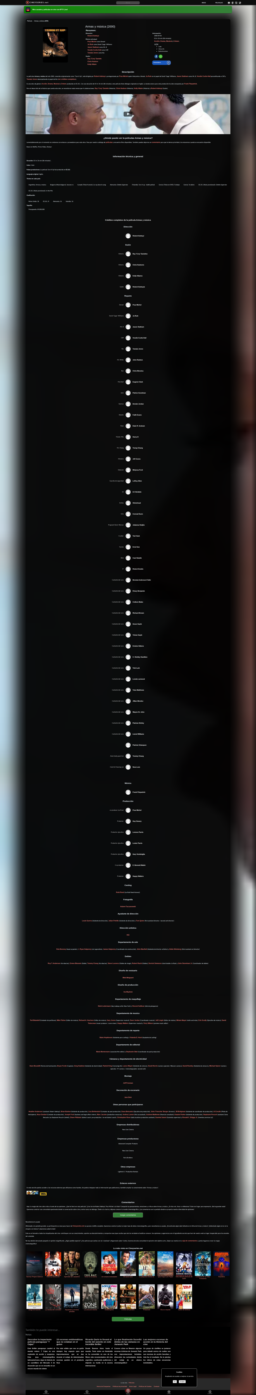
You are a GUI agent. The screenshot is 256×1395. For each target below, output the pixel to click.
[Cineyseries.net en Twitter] (236, 2)
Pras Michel (92, 41)
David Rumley (188, 1066)
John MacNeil (142, 949)
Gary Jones (111, 1020)
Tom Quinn (140, 921)
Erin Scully (202, 1020)
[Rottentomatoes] (29, 1194)
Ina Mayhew (128, 992)
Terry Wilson (148, 1023)
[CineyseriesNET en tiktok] (240, 2)
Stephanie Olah (132, 1052)
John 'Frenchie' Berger (159, 1111)
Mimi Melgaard (128, 978)
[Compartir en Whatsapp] (161, 56)
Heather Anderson (35, 1111)
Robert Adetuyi (93, 36)
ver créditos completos (67, 79)
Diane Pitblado (75, 1117)
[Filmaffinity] (36, 1194)
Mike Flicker (61, 1020)
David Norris (153, 1066)
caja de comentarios (189, 1241)
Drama (162, 41)
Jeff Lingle (159, 1020)
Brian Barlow (66, 1111)
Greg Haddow (79, 1066)
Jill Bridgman (180, 1111)
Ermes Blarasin (75, 963)
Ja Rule (90, 44)
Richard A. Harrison (86, 1020)
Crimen (176, 41)
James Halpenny (109, 949)
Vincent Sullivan (138, 1006)
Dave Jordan (135, 1020)
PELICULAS (219, 3)
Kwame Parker (180, 1114)
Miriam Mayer (181, 1020)
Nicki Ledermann (104, 1006)
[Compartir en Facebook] (156, 56)
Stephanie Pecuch (210, 1114)
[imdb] (43, 1194)
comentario (156, 142)
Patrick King (107, 1066)
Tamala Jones (93, 53)
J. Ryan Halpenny (85, 949)
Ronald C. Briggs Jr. (190, 1117)
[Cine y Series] (37, 4)
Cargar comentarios (128, 1215)
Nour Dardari (42, 1114)
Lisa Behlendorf (94, 1111)
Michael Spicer (214, 1066)
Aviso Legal (132, 1386)
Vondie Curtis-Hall (94, 50)
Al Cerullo (217, 1111)
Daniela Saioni (160, 1117)
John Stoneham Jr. (185, 963)
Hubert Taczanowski (128, 906)
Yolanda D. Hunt (136, 1037)
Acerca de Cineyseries (103, 1386)
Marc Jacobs (102, 1114)
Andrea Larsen (128, 1114)
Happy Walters (122, 1023)
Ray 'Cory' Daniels (95, 59)
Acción (157, 41)
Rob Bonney (61, 949)
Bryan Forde (62, 1066)
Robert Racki (137, 963)
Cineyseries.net (78, 1226)
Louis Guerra (87, 921)
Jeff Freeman (128, 1083)
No (175, 1381)
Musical (169, 41)
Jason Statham (93, 47)
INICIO (204, 3)
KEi (128, 935)
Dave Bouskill (35, 1066)
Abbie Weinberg (175, 949)
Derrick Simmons (155, 963)
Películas (128, 1319)
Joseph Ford (69, 1114)
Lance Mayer (128, 1066)
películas (109, 142)
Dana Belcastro (127, 1111)
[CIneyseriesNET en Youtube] (229, 2)
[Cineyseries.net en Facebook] (232, 2)
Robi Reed (120, 892)
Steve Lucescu (113, 963)
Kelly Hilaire (92, 64)
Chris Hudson (93, 61)
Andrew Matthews (153, 1114)
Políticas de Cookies (145, 1386)
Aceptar (182, 1381)
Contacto (156, 1386)
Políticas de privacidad (120, 1386)
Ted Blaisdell (35, 1020)
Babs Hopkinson (106, 1037)
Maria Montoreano (103, 1052)
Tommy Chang (92, 963)
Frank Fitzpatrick (190, 84)
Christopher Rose (123, 1117)
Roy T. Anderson (54, 963)
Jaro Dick (128, 1097)
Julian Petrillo (113, 921)
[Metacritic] (33, 1194)
